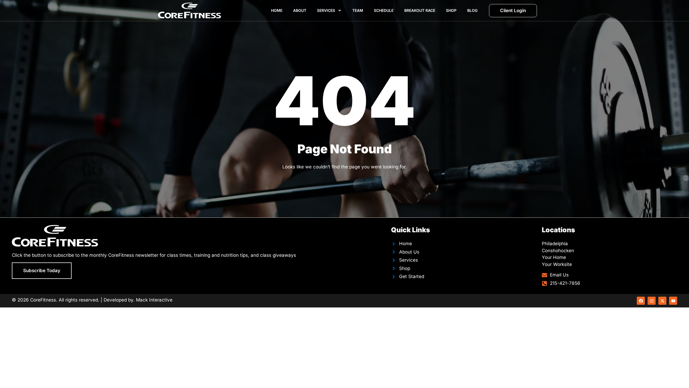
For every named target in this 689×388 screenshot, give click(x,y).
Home (276, 10)
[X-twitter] (662, 301)
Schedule (383, 10)
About (299, 10)
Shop (451, 10)
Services (326, 10)
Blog (472, 10)
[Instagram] (652, 301)
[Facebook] (641, 301)
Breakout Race (419, 10)
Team (357, 10)
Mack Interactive (154, 300)
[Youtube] (673, 301)
